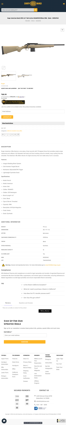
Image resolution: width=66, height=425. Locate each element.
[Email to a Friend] (12, 134)
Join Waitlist (7, 117)
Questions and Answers (9, 88)
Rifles (32, 21)
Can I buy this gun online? (32, 298)
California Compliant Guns (13, 131)
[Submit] (35, 10)
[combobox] (17, 10)
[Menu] (2, 4)
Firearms (27, 21)
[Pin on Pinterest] (15, 134)
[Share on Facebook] (6, 134)
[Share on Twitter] (9, 134)
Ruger (3, 83)
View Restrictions (7, 123)
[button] (61, 420)
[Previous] (4, 49)
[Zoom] (3, 67)
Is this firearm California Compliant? (35, 285)
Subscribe (24, 342)
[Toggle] (22, 285)
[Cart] (64, 4)
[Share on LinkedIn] (18, 134)
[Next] (61, 49)
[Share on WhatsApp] (2, 134)
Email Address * (8, 332)
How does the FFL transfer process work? (37, 293)
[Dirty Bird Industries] (33, 4)
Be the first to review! (25, 88)
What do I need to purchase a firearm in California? (40, 289)
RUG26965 (38, 21)
